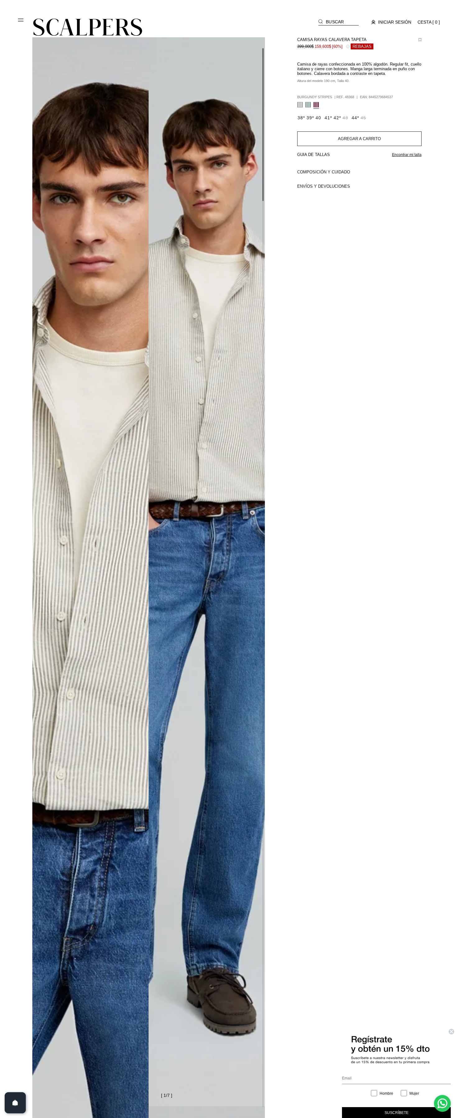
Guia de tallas (313, 154)
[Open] (15, 1102)
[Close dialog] (451, 1032)
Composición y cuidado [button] (323, 172)
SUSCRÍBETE (397, 1113)
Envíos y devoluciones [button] (323, 186)
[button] (21, 22)
